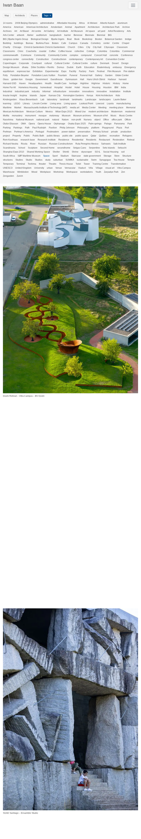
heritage (73, 83)
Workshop (58, 172)
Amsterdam (56, 27)
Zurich (20, 176)
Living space (70, 103)
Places (34, 15)
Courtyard (37, 63)
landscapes (105, 99)
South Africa (9, 156)
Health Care (60, 83)
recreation (115, 135)
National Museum (25, 119)
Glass (6, 79)
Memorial (130, 107)
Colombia (102, 51)
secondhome (63, 148)
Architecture (94, 27)
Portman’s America (23, 131)
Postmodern (53, 131)
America (7, 27)
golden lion (17, 79)
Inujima (23, 95)
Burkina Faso (42, 43)
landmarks (77, 99)
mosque (43, 115)
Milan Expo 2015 (63, 111)
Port (127, 127)
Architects (20, 15)
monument (30, 115)
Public (27, 135)
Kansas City (55, 95)
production (126, 131)
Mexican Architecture (13, 111)
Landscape (90, 99)
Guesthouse (56, 79)
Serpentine (94, 148)
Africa (82, 23)
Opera (32, 123)
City (88, 47)
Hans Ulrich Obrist (96, 79)
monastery (17, 115)
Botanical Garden (113, 39)
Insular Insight (10, 95)
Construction (42, 59)
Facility (72, 71)
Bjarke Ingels (57, 39)
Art (15, 31)
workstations (86, 172)
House (86, 87)
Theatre (52, 164)
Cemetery (96, 43)
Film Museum (114, 71)
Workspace (71, 172)
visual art (109, 168)
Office (106, 119)
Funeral (73, 75)
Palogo (107, 123)
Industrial (7, 91)
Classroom (122, 47)
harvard (122, 79)
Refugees (127, 135)
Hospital (58, 87)
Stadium (64, 156)
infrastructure (59, 91)
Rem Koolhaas (10, 139)
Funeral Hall (86, 75)
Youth (98, 172)
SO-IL (97, 152)
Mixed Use (80, 111)
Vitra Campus (124, 168)
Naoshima (8, 119)
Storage (107, 156)
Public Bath (38, 135)
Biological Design (39, 39)
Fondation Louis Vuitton (43, 75)
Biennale (89, 35)
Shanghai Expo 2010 (13, 152)
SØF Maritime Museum (29, 156)
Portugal (40, 131)
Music (113, 115)
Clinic (20, 51)
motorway (54, 115)
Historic (106, 83)
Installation (115, 91)
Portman (7, 131)
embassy (117, 67)
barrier (67, 35)
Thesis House (66, 164)
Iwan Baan (13, 5)
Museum (66, 115)
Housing (96, 87)
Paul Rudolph (39, 127)
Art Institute (62, 31)
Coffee (52, 51)
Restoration (118, 139)
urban (50, 168)
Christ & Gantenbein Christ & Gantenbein (44, 47)
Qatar (93, 135)
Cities (81, 47)
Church (71, 47)
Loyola (110, 103)
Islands (33, 95)
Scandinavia (9, 148)
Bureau (29, 43)
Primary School (100, 131)
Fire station (129, 71)
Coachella (31, 51)
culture (94, 63)
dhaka (25, 67)
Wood (34, 172)
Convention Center (115, 59)
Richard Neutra (10, 143)
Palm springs (95, 123)
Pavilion (53, 127)
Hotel (77, 87)
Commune (26, 55)
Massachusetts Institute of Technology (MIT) (45, 107)
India (123, 87)
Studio (29, 160)
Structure (126, 156)
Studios (38, 160)
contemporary (76, 59)
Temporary (8, 164)
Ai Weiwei (92, 23)
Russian (42, 143)
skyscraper (86, 152)
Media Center (89, 107)
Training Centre (100, 164)
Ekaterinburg (103, 67)
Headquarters (35, 83)
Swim (94, 160)
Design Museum (11, 67)
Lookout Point (86, 103)
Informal (46, 91)
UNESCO (7, 168)
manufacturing (123, 103)
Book (76, 39)
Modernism (116, 111)
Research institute (47, 139)
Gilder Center (122, 75)
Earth (79, 67)
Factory (82, 71)
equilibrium (8, 71)
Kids (118, 95)
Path (27, 127)
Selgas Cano (79, 148)
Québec (103, 135)
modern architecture (98, 111)
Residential (77, 139)
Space (46, 156)
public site (67, 135)
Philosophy (82, 127)
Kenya (90, 95)
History (116, 83)
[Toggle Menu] (133, 5)
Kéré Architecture (104, 95)
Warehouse (9, 172)
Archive (126, 27)
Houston (107, 87)
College (91, 51)
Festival (101, 71)
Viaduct (82, 168)
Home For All (9, 87)
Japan (43, 95)
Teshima (32, 164)
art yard (101, 31)
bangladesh (56, 35)
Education (89, 67)
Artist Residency (116, 31)
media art (74, 107)
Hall (82, 79)
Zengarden (8, 176)
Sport (55, 156)
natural (55, 119)
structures (8, 160)
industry (36, 91)
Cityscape (109, 47)
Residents (91, 139)
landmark (64, 99)
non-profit (76, 119)
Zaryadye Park (111, 172)
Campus (73, 43)
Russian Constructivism (61, 143)
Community (40, 55)
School (21, 148)
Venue (58, 168)
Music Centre (125, 115)
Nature (65, 119)
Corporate (24, 63)
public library (53, 135)
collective (79, 51)
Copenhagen (9, 63)
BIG (110, 35)
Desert (115, 63)
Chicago (17, 47)
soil (123, 152)
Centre (115, 43)
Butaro (55, 43)
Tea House (119, 160)
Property (16, 135)
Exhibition (38, 71)
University (39, 168)
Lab (42, 99)
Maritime (7, 107)
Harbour (112, 79)
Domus (60, 67)
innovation (74, 91)
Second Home (47, 148)
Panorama (119, 123)
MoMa (6, 115)
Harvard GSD (9, 83)
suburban (58, 160)
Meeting (102, 107)
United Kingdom (23, 168)
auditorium (41, 35)
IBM (116, 87)
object (97, 119)
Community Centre (57, 55)
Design (125, 63)
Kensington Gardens (73, 95)
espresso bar (23, 71)
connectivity (27, 59)
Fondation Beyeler (19, 75)
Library (26, 103)
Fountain (62, 75)
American (19, 27)
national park (42, 119)
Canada (84, 43)
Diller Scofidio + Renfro (42, 67)
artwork (20, 35)
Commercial (128, 51)
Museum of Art (101, 115)
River (32, 143)
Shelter (56, 152)
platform (95, 127)
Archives (7, 31)
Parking (7, 127)
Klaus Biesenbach (28, 99)
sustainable (82, 160)
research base (28, 139)
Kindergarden (10, 99)
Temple (131, 160)
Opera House (44, 123)
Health (48, 83)
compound (86, 55)
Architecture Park (111, 27)
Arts (129, 31)
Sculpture (32, 148)
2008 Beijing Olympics (26, 23)
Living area (55, 103)
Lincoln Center (39, 103)
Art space (90, 31)
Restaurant (104, 139)
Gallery (98, 75)
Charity (6, 47)
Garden (109, 75)
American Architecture (37, 27)
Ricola (24, 143)
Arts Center (8, 35)
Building (7, 43)
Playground (108, 127)
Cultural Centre (80, 63)
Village (99, 168)
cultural (48, 63)
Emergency (130, 67)
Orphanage (59, 123)
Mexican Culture (34, 111)
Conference (127, 55)
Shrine (75, 152)
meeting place (116, 107)
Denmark (104, 63)
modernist (130, 111)
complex (74, 55)
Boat (69, 39)
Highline (84, 83)
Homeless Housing (28, 87)
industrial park (22, 91)
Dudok (70, 67)
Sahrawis (106, 143)
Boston (98, 39)
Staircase (76, 156)
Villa (90, 168)
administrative (47, 23)
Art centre (36, 31)
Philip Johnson (67, 127)
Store (117, 156)
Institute (127, 91)
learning (7, 103)
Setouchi (122, 148)
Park (129, 123)
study (47, 160)
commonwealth (10, 55)
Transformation (118, 164)
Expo (63, 71)
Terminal (20, 164)
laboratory (52, 99)
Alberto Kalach (107, 23)
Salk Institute (119, 143)
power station (68, 131)
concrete (114, 55)
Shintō (66, 152)
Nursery (88, 119)
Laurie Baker (119, 99)
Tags (46, 15)
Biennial (101, 35)
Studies (19, 160)
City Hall (97, 47)
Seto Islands (109, 148)
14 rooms (7, 23)
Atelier (30, 35)
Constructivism (59, 59)
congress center (11, 59)
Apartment (80, 27)
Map (7, 15)
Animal (68, 27)
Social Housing (110, 152)
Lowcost (100, 103)
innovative (102, 91)
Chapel (125, 43)
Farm (91, 71)
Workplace (45, 172)
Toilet (78, 164)
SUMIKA (70, 160)
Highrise (95, 83)
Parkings (17, 127)
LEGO (17, 103)
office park (117, 119)
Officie (128, 119)
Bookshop (87, 39)
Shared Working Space (38, 152)
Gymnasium (71, 79)
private (114, 131)
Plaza (119, 127)
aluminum (122, 23)
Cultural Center (62, 63)
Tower (87, 164)
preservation (84, 131)
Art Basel (24, 31)
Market (17, 107)
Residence (63, 139)
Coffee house (65, 51)
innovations (88, 91)
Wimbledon (23, 172)
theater (42, 164)
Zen (123, 172)
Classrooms (9, 51)
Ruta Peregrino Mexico (86, 143)
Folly (5, 75)
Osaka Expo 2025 (77, 123)
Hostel (68, 87)
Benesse (78, 35)
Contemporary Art (94, 59)
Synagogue (105, 160)
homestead (46, 87)
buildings (18, 43)
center (106, 43)
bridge (128, 39)
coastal (42, 51)
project (6, 135)
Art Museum (77, 31)
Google (29, 79)
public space (81, 135)
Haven (22, 83)
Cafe (63, 43)
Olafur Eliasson (10, 123)
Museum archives (82, 115)
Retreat (130, 139)
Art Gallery (49, 31)
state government (92, 156)
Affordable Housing (66, 23)
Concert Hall (100, 55)
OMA (23, 123)
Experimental (52, 71)
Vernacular (70, 168)
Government (41, 79)
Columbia (115, 51)
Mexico (49, 111)
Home (126, 83)
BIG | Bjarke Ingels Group (15, 39)
